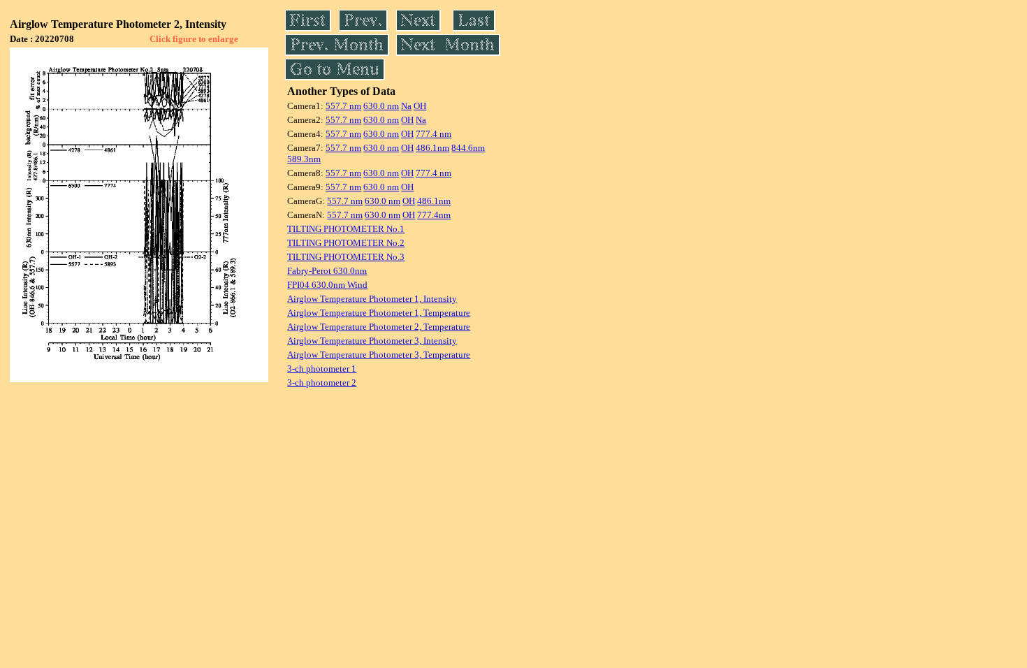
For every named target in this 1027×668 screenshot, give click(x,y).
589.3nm (304, 159)
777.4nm (434, 215)
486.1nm (432, 148)
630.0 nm (381, 106)
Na (406, 106)
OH (420, 106)
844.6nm (468, 148)
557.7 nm (343, 106)
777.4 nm (433, 134)
